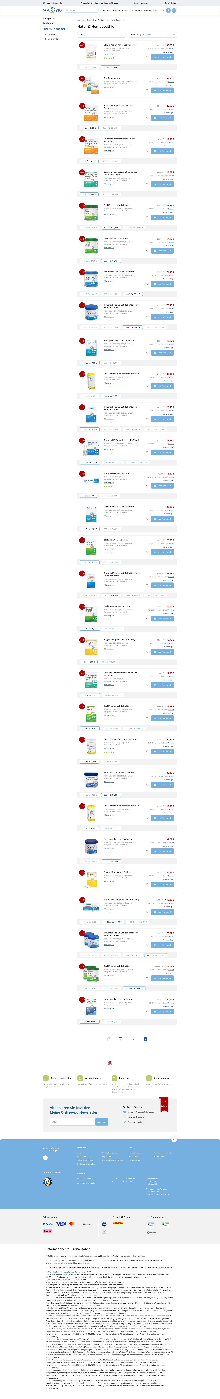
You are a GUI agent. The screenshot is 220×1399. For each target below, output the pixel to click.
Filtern (83, 35)
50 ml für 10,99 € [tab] (89, 396)
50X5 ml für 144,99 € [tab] (113, 695)
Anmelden (102, 1122)
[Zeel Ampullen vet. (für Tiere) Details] (127, 614)
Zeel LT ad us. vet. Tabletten (117, 205)
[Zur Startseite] (52, 10)
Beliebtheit (141, 35)
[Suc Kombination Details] (127, 86)
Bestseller (129, 10)
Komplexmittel (51, 38)
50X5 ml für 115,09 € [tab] (113, 462)
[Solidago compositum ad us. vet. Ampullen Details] (127, 113)
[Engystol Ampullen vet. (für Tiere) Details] (127, 647)
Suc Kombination (112, 78)
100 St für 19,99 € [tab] (89, 363)
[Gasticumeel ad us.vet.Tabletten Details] (127, 514)
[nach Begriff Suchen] (67, 10)
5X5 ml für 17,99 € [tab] (89, 695)
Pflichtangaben (109, 54)
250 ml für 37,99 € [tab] (111, 396)
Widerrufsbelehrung (85, 1160)
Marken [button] (138, 10)
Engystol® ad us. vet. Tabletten (118, 872)
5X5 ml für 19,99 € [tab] (89, 629)
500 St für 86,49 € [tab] (111, 795)
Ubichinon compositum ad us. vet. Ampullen (120, 140)
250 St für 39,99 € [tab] (111, 327)
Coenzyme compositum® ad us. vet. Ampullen (120, 674)
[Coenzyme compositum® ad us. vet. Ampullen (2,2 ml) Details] (127, 179)
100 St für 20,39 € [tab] (89, 261)
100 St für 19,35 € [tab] (89, 795)
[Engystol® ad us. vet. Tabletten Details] (127, 880)
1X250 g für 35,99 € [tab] (109, 496)
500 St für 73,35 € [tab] (111, 227)
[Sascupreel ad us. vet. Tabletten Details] (127, 348)
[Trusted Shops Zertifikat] (47, 1181)
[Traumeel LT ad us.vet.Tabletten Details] (127, 279)
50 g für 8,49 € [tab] (88, 496)
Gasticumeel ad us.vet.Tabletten (119, 506)
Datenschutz (82, 1156)
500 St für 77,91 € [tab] (133, 294)
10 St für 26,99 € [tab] (89, 128)
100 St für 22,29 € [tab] (89, 529)
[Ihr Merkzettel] (162, 10)
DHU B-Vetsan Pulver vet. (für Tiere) (120, 44)
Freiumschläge (134, 1156)
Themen (147, 10)
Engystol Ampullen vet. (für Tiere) (119, 639)
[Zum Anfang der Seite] (174, 1139)
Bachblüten (50, 34)
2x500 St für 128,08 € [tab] (134, 227)
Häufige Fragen (135, 1153)
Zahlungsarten (134, 1160)
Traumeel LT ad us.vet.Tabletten (119, 271)
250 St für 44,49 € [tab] (111, 294)
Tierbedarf (49, 22)
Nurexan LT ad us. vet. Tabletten (119, 772)
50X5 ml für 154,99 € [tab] (113, 629)
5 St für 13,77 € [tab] (88, 662)
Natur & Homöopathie (55, 28)
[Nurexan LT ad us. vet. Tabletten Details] (127, 780)
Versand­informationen (163, 1153)
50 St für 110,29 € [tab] (109, 662)
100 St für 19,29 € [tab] (89, 227)
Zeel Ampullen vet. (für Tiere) (117, 606)
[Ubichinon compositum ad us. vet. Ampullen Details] (127, 146)
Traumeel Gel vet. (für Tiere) (117, 473)
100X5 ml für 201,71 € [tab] (138, 462)
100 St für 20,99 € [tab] (89, 861)
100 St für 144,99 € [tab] (110, 161)
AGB (79, 1153)
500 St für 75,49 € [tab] (111, 363)
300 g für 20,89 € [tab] (89, 67)
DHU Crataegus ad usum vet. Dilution (121, 373)
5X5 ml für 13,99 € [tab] (89, 462)
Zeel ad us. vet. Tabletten (116, 238)
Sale (155, 10)
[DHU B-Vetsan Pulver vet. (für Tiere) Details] (127, 52)
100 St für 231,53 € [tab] (110, 128)
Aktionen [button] (107, 10)
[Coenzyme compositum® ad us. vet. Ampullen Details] (127, 680)
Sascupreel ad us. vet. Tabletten (119, 340)
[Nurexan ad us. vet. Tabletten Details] (127, 846)
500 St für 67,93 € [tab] (111, 261)
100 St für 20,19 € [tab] (89, 327)
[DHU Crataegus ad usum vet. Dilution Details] (127, 381)
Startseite (81, 20)
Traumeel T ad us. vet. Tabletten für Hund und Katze (121, 306)
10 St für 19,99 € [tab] (89, 161)
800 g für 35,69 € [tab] (110, 67)
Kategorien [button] (118, 10)
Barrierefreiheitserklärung (112, 1160)
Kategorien (49, 18)
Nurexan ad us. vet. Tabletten (118, 839)
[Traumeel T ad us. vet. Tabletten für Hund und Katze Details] (127, 312)
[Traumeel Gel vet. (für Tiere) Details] (127, 481)
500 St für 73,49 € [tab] (133, 327)
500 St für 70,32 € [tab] (111, 529)
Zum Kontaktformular (86, 1183)
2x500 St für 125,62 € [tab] (155, 327)
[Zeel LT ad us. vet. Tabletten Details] (127, 213)
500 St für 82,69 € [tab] (111, 861)
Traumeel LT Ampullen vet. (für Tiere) (121, 440)
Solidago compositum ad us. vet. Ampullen (119, 106)
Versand (171, 48)
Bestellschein (159, 1156)
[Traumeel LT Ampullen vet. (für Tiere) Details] (127, 448)
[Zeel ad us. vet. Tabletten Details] (127, 246)
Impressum (106, 1156)
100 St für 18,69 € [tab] (89, 294)
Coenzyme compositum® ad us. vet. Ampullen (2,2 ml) (120, 173)
